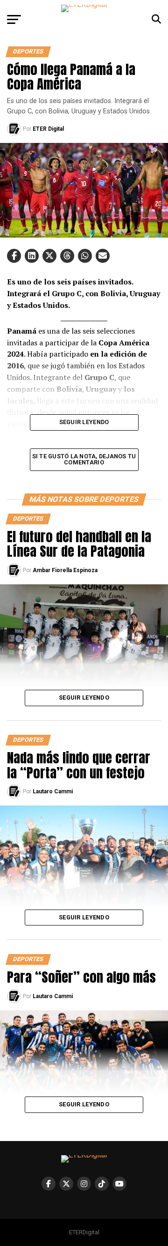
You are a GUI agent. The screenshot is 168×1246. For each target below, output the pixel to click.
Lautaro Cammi (53, 791)
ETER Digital (48, 129)
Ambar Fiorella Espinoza (65, 570)
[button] (14, 256)
